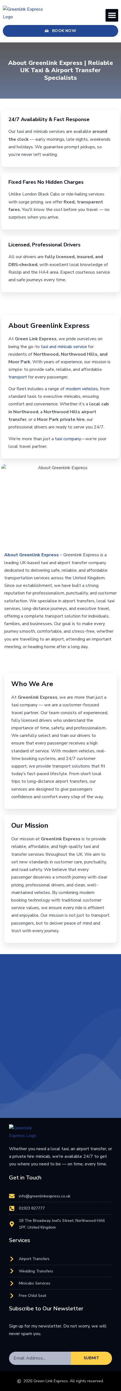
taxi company (68, 439)
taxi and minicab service (64, 347)
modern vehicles (82, 389)
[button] (112, 15)
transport (17, 377)
